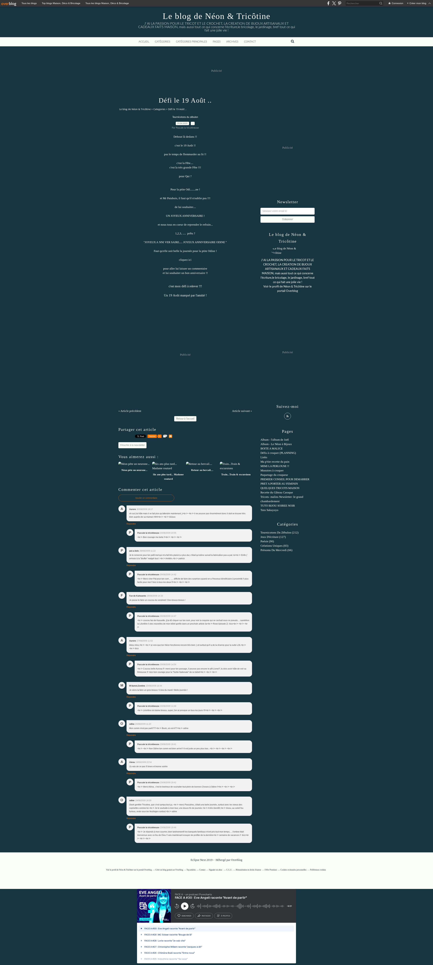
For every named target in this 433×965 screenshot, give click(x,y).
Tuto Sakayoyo (269, 510)
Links (263, 457)
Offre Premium (271, 870)
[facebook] (328, 3)
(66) (276, 550)
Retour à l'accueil (185, 418)
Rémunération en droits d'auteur (248, 870)
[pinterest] (339, 3)
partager (206, 916)
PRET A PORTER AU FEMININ (279, 483)
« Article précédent (129, 411)
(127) (273, 537)
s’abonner (186, 916)
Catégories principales (191, 41)
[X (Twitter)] (334, 3)
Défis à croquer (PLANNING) (278, 453)
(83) (274, 545)
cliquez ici (185, 259)
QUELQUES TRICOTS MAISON (279, 488)
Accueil (144, 41)
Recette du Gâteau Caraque (276, 492)
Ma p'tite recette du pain (274, 461)
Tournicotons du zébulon (185, 117)
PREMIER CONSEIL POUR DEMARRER (284, 479)
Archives (232, 41)
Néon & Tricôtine (293, 286)
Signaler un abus (216, 870)
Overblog (236, 860)
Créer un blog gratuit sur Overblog (169, 870)
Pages (217, 41)
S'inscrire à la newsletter (132, 445)
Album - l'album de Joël (274, 439)
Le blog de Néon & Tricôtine (216, 16)
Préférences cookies (318, 870)
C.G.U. (229, 870)
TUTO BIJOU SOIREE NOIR (277, 505)
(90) (267, 541)
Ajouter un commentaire (146, 498)
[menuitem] (144, 41)
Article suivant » (242, 411)
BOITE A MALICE (271, 448)
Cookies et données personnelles (293, 870)
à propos (225, 916)
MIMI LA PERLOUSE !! (274, 466)
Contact (250, 41)
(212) (279, 532)
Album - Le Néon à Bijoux (276, 444)
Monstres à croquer (272, 470)
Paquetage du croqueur (274, 474)
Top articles (191, 870)
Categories (159, 109)
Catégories (162, 41)
